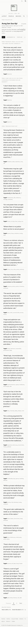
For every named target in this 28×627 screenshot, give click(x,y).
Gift (14, 197)
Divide (11, 597)
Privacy (8, 621)
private (9, 502)
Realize (19, 410)
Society (21, 233)
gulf (8, 597)
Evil (12, 563)
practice (9, 563)
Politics (4, 446)
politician (9, 446)
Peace (12, 233)
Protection (21, 286)
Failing (7, 539)
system (17, 286)
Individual (15, 502)
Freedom (9, 161)
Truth (23, 410)
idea (10, 386)
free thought (6, 386)
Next (20, 603)
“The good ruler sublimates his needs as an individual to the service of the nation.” (13, 511)
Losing (19, 221)
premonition (6, 350)
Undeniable (10, 478)
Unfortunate (18, 537)
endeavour (18, 197)
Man (8, 410)
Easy (14, 478)
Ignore (17, 478)
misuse (4, 314)
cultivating (10, 199)
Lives (21, 161)
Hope (8, 348)
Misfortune (12, 537)
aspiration (17, 161)
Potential (12, 410)
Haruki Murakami (18, 609)
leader (11, 518)
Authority (22, 269)
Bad (14, 563)
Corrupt (12, 221)
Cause (17, 563)
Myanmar (9, 74)
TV (24, 16)
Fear (16, 221)
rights (13, 161)
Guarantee (5, 288)
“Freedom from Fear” (11, 126)
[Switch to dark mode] (22, 1)
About (3, 621)
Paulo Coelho (6, 609)
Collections (14, 619)
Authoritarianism (11, 384)
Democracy (15, 445)
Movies (18, 16)
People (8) (19, 37)
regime (17, 384)
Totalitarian (21, 384)
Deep (11, 350)
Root (8, 537)
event (4, 539)
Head (21, 518)
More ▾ (3, 33)
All (3, 37)
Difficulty (5, 480)
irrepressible (18, 348)
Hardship (21, 478)
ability (16, 410)
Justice (8, 233)
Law (12, 269)
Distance (15, 597)
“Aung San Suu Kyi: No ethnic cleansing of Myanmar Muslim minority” (12, 80)
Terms (13, 621)
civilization (16, 233)
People (11, 16)
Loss (22, 221)
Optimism (13, 348)
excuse (21, 312)
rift (18, 597)
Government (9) (11, 37)
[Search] (25, 1)
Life (4, 163)
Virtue (8, 269)
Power (8, 221)
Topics (8, 619)
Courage (5, 199)
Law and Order (16, 312)
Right (4, 235)
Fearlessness (10, 197)
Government (21, 445)
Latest (4, 16)
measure (9, 286)
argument (9, 445)
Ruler (8, 518)
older (20, 597)
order (14, 269)
